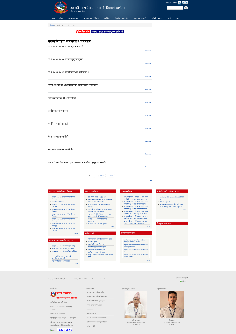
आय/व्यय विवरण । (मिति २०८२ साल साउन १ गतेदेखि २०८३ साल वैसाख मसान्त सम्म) (136, 208)
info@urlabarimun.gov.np (63, 322)
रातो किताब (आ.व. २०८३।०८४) (97, 197)
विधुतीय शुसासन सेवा (121, 18)
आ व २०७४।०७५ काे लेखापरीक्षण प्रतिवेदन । (68, 72)
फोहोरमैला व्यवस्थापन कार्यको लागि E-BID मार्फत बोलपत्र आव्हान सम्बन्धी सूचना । (172, 205)
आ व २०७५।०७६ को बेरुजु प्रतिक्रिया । (66, 59)
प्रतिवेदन (106, 18)
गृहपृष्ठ (53, 18)
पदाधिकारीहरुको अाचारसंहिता (62, 98)
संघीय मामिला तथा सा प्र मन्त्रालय (96, 301)
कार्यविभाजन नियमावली (58, 123)
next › (102, 175)
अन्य (150, 181)
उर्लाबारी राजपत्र (156, 18)
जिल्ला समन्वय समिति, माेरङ (94, 305)
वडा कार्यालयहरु (72, 18)
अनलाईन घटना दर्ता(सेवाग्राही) (95, 292)
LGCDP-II (90, 309)
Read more (148, 51)
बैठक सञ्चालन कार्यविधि (58, 136)
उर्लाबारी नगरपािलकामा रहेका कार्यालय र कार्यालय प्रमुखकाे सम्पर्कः (77, 162)
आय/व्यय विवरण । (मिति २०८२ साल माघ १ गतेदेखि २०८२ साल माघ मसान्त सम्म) (136, 222)
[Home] (61, 7)
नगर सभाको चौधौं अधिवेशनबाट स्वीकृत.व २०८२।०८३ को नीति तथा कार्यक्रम (99, 215)
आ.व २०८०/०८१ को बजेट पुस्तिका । (98, 224)
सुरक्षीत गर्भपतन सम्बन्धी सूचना (96, 252)
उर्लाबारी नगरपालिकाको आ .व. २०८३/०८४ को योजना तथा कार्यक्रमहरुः (100, 200)
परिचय (60, 18)
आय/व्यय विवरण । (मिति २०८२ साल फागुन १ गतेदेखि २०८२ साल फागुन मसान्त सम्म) (136, 217)
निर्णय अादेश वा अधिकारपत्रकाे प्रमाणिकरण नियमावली (73, 85)
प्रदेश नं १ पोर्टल (91, 326)
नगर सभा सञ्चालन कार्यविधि (60, 149)
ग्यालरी (169, 18)
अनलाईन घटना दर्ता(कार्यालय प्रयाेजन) (97, 296)
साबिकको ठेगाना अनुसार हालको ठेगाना (97, 322)
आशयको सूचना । (165, 202)
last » (111, 175)
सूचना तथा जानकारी (139, 18)
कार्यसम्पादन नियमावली (58, 110)
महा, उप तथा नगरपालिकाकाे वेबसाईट (97, 318)
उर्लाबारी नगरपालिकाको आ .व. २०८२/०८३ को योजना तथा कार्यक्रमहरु (100, 210)
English (168, 2)
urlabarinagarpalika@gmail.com (61, 325)
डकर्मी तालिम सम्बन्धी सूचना (96, 244)
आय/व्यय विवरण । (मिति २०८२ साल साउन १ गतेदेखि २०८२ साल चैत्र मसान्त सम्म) (136, 212)
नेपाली (174, 2)
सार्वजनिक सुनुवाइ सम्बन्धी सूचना (97, 247)
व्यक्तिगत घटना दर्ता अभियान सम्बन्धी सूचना (100, 239)
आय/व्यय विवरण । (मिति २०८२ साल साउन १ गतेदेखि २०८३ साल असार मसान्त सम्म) (136, 198)
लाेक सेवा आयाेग (91, 313)
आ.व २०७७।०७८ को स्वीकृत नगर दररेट (66, 46)
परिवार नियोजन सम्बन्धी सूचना (96, 249)
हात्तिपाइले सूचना (92, 241)
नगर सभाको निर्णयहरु (58, 202)
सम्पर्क (176, 18)
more (76, 233)
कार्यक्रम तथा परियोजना (90, 18)
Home (52, 25)
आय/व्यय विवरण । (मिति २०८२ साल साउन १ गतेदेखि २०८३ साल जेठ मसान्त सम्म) (136, 203)
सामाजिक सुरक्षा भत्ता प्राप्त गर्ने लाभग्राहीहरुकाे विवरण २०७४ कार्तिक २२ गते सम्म (134, 241)
